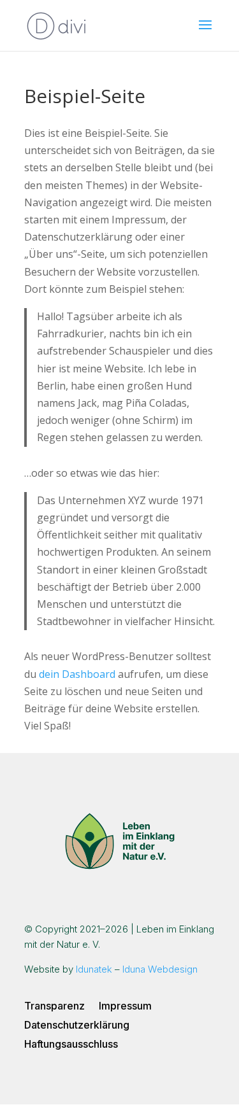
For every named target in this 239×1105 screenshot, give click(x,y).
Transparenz (54, 1006)
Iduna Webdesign (160, 969)
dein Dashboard (77, 674)
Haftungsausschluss (71, 1044)
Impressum (125, 1006)
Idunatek (94, 969)
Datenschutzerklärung (76, 1025)
